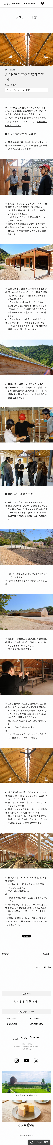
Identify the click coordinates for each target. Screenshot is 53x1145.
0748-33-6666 (27, 1049)
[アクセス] (42, 4)
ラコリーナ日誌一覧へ (43, 967)
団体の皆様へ (35, 1018)
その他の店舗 (12, 1024)
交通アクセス (12, 1018)
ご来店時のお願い (37, 1024)
